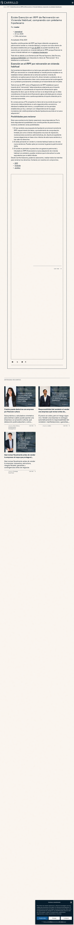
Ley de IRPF (36, 48)
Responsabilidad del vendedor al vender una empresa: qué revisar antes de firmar (53, 411)
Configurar (66, 918)
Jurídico (17, 168)
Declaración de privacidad (56, 921)
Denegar (54, 918)
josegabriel (18, 31)
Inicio (5, 7)
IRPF (8, 7)
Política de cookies (47, 921)
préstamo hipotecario (40, 52)
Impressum (63, 921)
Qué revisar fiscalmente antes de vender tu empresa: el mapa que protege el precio (19, 457)
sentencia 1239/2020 (18, 58)
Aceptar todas (42, 918)
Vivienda (18, 165)
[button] (71, 902)
